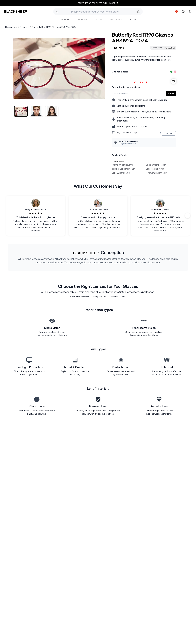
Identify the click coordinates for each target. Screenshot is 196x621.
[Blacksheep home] (20, 11)
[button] (138, 11)
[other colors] (171, 71)
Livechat (168, 133)
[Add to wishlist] (173, 81)
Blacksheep (11, 27)
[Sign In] (183, 11)
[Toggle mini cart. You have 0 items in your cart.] (190, 11)
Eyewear (24, 27)
